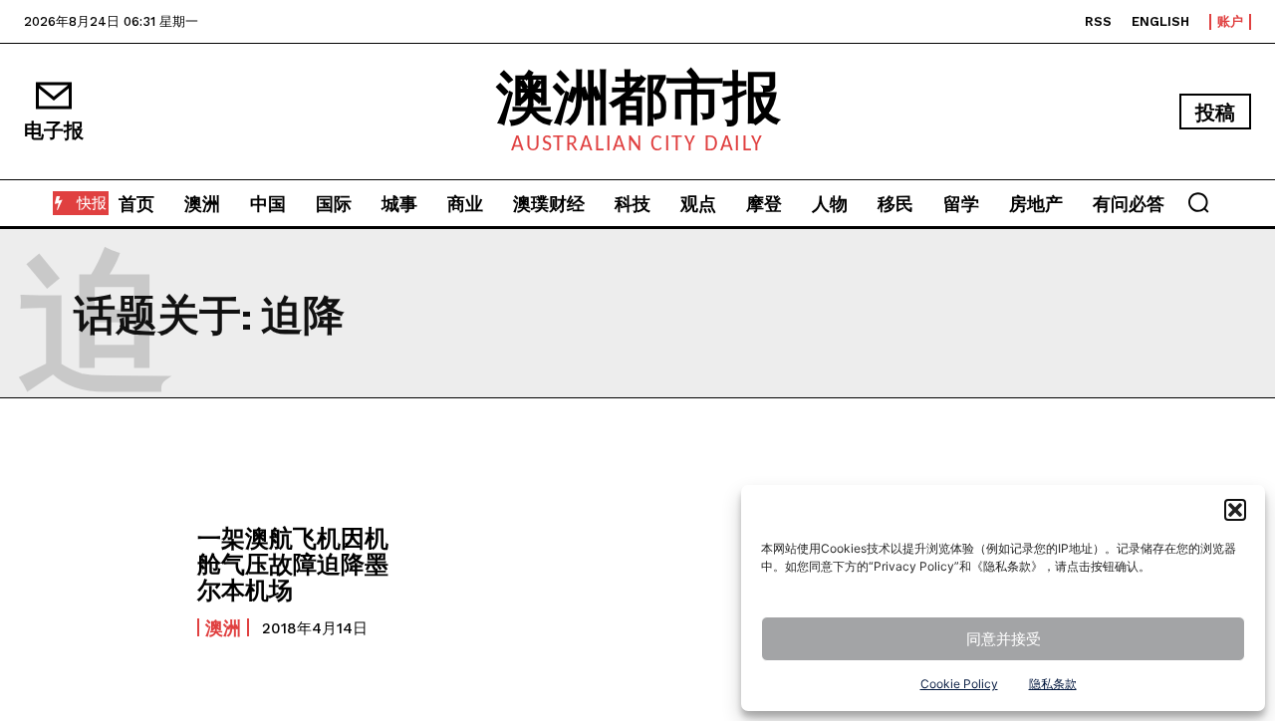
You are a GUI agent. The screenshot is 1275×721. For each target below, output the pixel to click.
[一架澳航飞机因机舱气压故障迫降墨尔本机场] (100, 580)
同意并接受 (1003, 638)
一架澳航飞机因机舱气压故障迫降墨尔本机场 (292, 563)
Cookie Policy (959, 683)
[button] (1235, 510)
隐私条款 (1053, 683)
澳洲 (223, 627)
